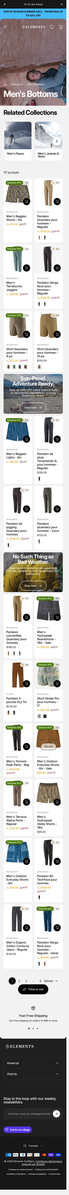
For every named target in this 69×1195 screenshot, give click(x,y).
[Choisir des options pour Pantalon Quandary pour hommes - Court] (57, 509)
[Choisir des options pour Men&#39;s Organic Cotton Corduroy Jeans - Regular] (26, 927)
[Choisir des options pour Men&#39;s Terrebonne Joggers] (26, 268)
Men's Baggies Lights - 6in (16, 455)
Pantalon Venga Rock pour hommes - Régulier (47, 288)
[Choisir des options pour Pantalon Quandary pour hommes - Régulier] (57, 201)
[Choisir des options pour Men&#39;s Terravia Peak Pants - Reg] (26, 746)
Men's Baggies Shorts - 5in (16, 218)
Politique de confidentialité (46, 1169)
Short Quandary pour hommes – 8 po (17, 352)
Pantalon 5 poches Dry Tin (16, 700)
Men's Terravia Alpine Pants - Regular (16, 820)
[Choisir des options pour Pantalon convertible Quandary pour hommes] (26, 617)
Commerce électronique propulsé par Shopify (42, 1163)
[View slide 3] (37, 1028)
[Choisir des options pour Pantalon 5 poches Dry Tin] (26, 683)
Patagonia (12, 212)
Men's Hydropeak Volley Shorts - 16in (47, 822)
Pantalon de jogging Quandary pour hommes (16, 529)
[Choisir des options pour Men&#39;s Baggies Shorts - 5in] (26, 201)
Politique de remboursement (20, 1169)
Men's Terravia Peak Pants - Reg (17, 762)
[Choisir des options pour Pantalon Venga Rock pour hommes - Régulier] (57, 268)
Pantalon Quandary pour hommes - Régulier (47, 221)
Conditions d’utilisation (16, 1174)
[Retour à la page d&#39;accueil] (5, 84)
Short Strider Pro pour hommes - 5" (48, 702)
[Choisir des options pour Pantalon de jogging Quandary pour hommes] (26, 509)
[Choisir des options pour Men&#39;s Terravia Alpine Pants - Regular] (26, 802)
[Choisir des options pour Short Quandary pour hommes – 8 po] (26, 334)
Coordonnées (54, 1174)
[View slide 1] (29, 1028)
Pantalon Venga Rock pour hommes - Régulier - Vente (47, 947)
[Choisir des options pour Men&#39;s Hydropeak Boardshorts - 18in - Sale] (57, 617)
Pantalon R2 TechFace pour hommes (47, 879)
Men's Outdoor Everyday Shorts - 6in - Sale (48, 764)
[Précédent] (5, 4)
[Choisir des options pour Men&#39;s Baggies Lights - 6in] (26, 439)
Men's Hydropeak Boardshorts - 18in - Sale (46, 637)
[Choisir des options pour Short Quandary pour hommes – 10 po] (57, 334)
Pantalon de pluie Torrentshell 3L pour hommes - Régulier (47, 461)
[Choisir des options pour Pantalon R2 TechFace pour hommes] (57, 861)
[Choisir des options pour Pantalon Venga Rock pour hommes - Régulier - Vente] (57, 927)
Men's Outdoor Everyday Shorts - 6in (17, 879)
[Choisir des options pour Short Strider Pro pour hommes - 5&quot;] (57, 683)
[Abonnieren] (56, 1113)
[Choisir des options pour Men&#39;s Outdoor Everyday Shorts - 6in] (26, 861)
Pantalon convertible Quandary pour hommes (16, 637)
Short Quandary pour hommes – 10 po (47, 352)
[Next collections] (57, 141)
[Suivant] (61, 4)
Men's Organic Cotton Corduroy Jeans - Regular (17, 945)
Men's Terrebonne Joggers (14, 286)
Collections (17, 84)
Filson (10, 694)
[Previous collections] (9, 141)
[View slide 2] (33, 1028)
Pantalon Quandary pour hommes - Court (48, 527)
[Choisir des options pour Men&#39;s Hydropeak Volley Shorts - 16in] (57, 802)
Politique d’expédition (37, 1174)
